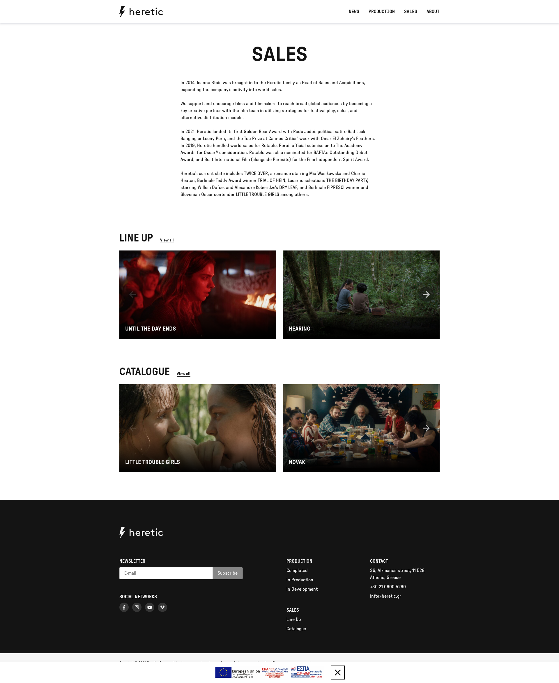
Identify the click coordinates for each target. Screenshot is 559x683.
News (354, 11)
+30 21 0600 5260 (388, 587)
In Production (299, 580)
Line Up (293, 619)
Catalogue (296, 628)
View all (167, 240)
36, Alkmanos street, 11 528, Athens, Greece (398, 574)
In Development (302, 589)
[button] (132, 294)
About (433, 11)
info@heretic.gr (385, 596)
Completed (297, 570)
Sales (410, 11)
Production (382, 11)
